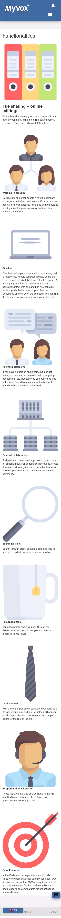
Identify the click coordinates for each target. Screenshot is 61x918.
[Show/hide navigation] (53, 5)
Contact (53, 912)
